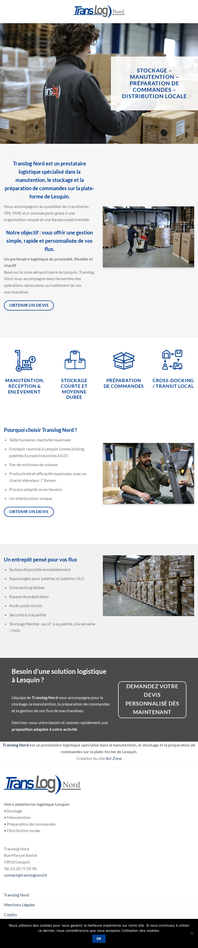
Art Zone (114, 758)
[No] (191, 935)
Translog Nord (16, 744)
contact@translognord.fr (25, 875)
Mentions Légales (19, 904)
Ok (99, 939)
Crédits (10, 914)
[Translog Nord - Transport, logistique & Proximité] (99, 11)
